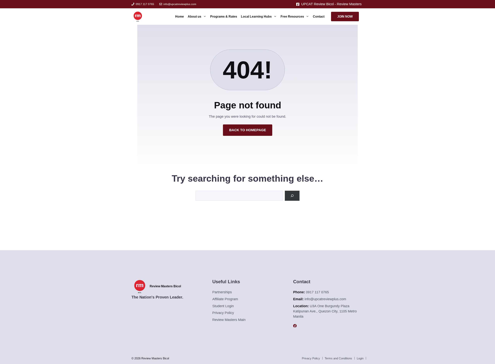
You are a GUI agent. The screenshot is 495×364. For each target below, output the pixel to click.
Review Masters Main (229, 320)
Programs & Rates (223, 16)
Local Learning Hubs (256, 16)
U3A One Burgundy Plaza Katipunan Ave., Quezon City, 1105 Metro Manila (325, 311)
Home (179, 16)
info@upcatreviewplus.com (179, 4)
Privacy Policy (223, 313)
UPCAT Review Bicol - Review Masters (332, 4)
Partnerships (222, 292)
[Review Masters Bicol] (137, 16)
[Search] (292, 196)
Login (360, 358)
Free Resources (292, 16)
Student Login (223, 306)
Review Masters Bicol (165, 286)
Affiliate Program (225, 299)
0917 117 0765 (145, 4)
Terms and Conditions (338, 358)
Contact (318, 16)
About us (194, 16)
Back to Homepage (247, 130)
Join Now (345, 16)
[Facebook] (295, 325)
